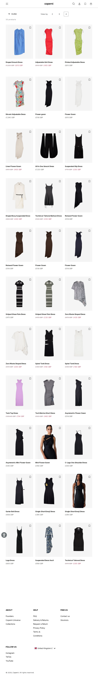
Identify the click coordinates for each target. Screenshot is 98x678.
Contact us (65, 616)
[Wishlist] (85, 3)
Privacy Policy (39, 628)
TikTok (8, 657)
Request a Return (40, 624)
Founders (10, 616)
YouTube (9, 661)
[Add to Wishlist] (30, 28)
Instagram (10, 653)
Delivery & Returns (41, 620)
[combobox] (45, 648)
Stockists (64, 620)
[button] (73, 3)
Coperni (16, 673)
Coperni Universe (13, 620)
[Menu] (7, 3)
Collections (10, 624)
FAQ (35, 616)
